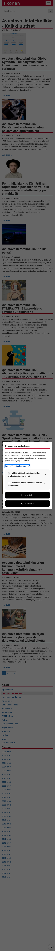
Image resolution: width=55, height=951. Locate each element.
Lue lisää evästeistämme (16, 466)
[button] (45, 475)
